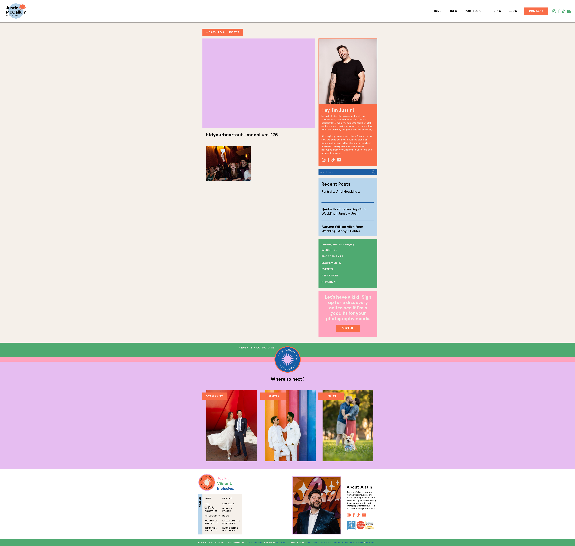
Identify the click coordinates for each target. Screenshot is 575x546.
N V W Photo (371, 542)
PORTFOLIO (473, 10)
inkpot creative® (254, 542)
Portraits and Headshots (340, 191)
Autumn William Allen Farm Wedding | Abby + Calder (342, 228)
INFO (453, 10)
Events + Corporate (257, 347)
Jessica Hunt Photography (350, 542)
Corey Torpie (311, 542)
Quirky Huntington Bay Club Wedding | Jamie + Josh (343, 211)
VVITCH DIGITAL (283, 542)
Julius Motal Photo (327, 542)
